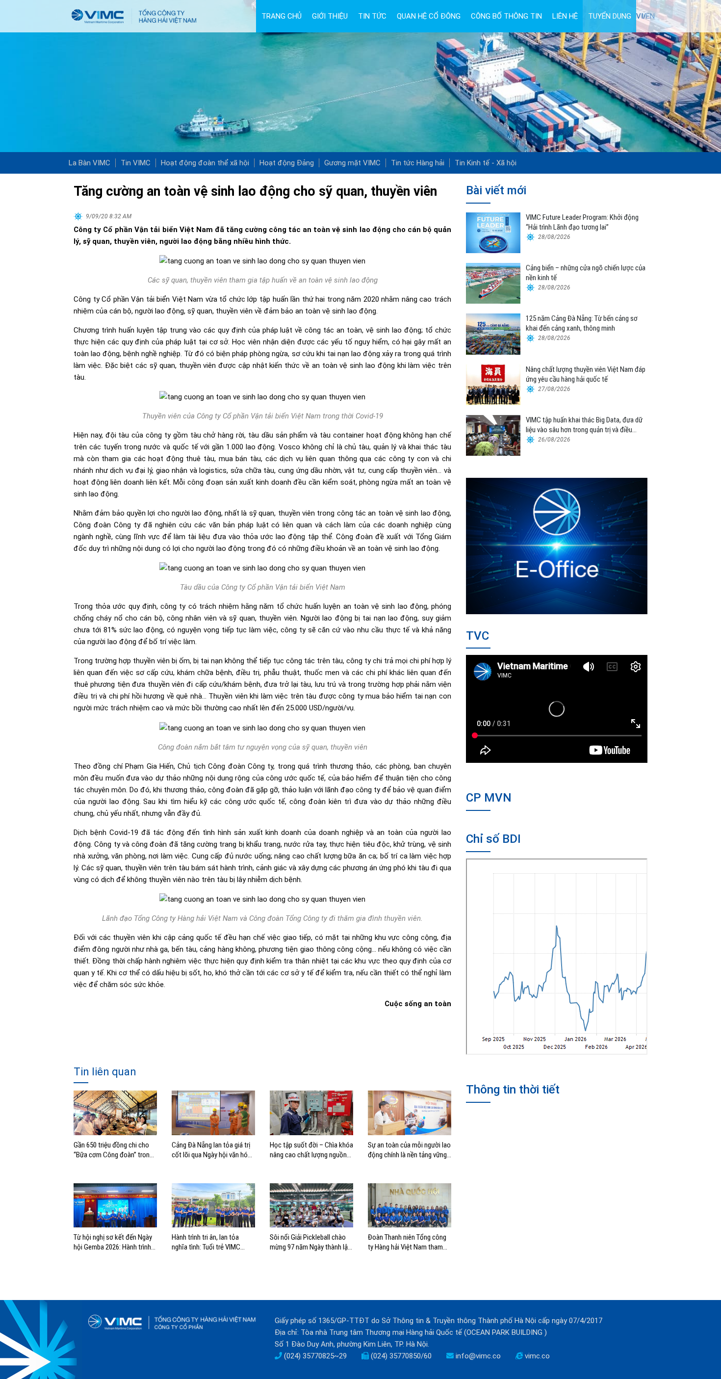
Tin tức (372, 16)
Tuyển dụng (609, 16)
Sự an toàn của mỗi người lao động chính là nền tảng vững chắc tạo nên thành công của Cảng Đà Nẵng (409, 1150)
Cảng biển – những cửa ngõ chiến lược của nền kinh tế (585, 272)
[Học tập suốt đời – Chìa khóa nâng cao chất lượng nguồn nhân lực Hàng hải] (311, 1112)
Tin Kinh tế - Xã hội (485, 162)
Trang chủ (281, 16)
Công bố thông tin (506, 16)
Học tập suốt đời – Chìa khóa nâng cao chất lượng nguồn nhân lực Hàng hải (311, 1150)
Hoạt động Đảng (286, 162)
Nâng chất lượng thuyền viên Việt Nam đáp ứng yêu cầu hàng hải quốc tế (585, 374)
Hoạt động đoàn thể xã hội (205, 162)
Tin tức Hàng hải (417, 162)
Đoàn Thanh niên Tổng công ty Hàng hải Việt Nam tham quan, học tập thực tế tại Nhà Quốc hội (409, 1242)
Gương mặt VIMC (352, 162)
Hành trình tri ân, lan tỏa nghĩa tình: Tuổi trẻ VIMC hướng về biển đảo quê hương (213, 1242)
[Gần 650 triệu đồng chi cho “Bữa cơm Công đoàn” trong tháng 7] (115, 1112)
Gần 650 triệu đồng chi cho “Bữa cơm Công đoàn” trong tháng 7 (113, 1150)
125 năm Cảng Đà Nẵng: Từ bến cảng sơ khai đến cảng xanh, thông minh (582, 323)
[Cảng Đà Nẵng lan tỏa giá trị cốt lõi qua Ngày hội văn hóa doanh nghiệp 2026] (213, 1112)
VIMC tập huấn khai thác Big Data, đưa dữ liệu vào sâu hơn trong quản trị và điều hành (584, 425)
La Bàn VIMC (89, 162)
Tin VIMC (136, 162)
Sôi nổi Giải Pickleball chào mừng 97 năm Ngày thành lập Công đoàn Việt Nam (310, 1242)
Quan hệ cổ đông (429, 16)
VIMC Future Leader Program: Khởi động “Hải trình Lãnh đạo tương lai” (582, 222)
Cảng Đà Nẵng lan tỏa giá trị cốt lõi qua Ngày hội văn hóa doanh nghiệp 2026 (211, 1150)
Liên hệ (565, 16)
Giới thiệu (330, 16)
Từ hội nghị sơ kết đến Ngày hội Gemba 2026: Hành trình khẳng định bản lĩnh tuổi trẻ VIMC (113, 1242)
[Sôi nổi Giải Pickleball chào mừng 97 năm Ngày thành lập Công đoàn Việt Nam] (311, 1204)
